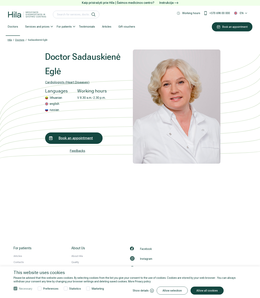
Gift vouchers (126, 26)
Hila (10, 39)
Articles (106, 26)
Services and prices (37, 26)
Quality (75, 262)
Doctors (13, 26)
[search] (93, 14)
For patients (64, 26)
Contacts (19, 262)
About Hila (77, 256)
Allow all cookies (207, 290)
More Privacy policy (139, 281)
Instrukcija (166, 3)
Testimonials (87, 26)
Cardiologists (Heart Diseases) (67, 82)
